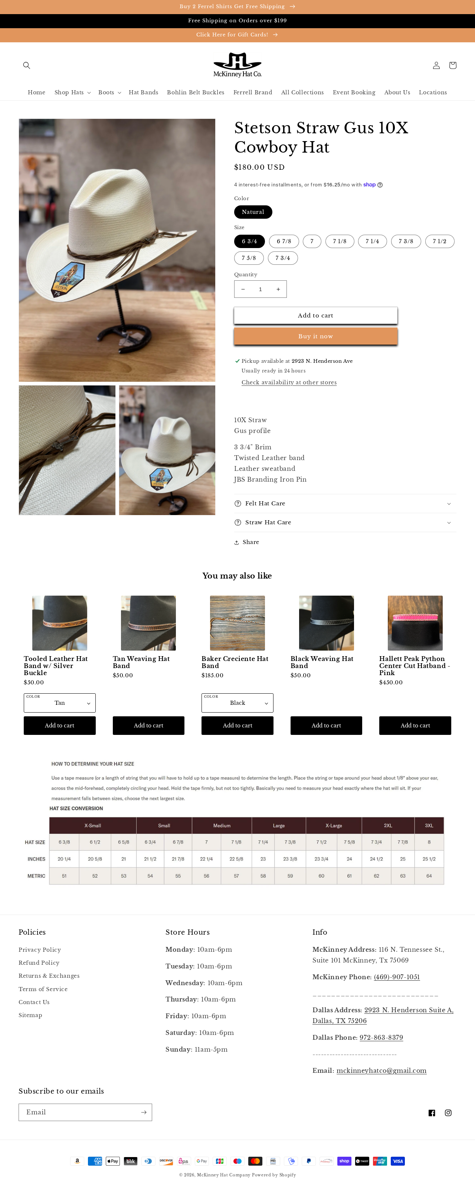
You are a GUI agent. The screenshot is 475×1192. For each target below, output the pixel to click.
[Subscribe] (143, 1112)
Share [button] (251, 542)
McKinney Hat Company (223, 1175)
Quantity (245, 274)
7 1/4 (372, 241)
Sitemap (30, 1015)
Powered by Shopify (274, 1175)
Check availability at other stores (289, 382)
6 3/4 (249, 241)
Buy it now (315, 336)
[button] (27, 65)
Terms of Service (43, 989)
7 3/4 (283, 258)
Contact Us (34, 1002)
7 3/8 (406, 241)
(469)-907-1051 (397, 977)
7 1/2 (440, 241)
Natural (253, 212)
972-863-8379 (381, 1037)
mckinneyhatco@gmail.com (382, 1070)
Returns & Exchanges (49, 976)
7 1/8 (340, 241)
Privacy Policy (40, 950)
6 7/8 (284, 241)
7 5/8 (249, 258)
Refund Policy (39, 963)
